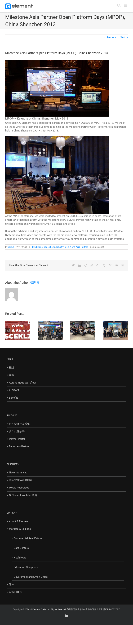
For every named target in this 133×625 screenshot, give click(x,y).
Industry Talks (62, 247)
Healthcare (20, 557)
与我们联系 (15, 592)
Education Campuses (26, 567)
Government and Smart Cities (31, 576)
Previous (112, 37)
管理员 (11, 247)
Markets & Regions (20, 528)
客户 (11, 584)
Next (122, 37)
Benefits (13, 397)
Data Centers (21, 547)
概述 (11, 367)
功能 (11, 375)
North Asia (75, 247)
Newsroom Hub (18, 472)
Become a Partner (19, 446)
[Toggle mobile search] (119, 5)
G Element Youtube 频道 (23, 495)
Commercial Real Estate (28, 538)
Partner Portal (17, 439)
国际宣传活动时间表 (20, 480)
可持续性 (14, 390)
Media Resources (19, 487)
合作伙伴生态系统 (19, 423)
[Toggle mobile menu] (126, 5)
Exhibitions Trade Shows (43, 247)
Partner (84, 247)
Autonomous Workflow (22, 382)
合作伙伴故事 (17, 431)
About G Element (19, 521)
